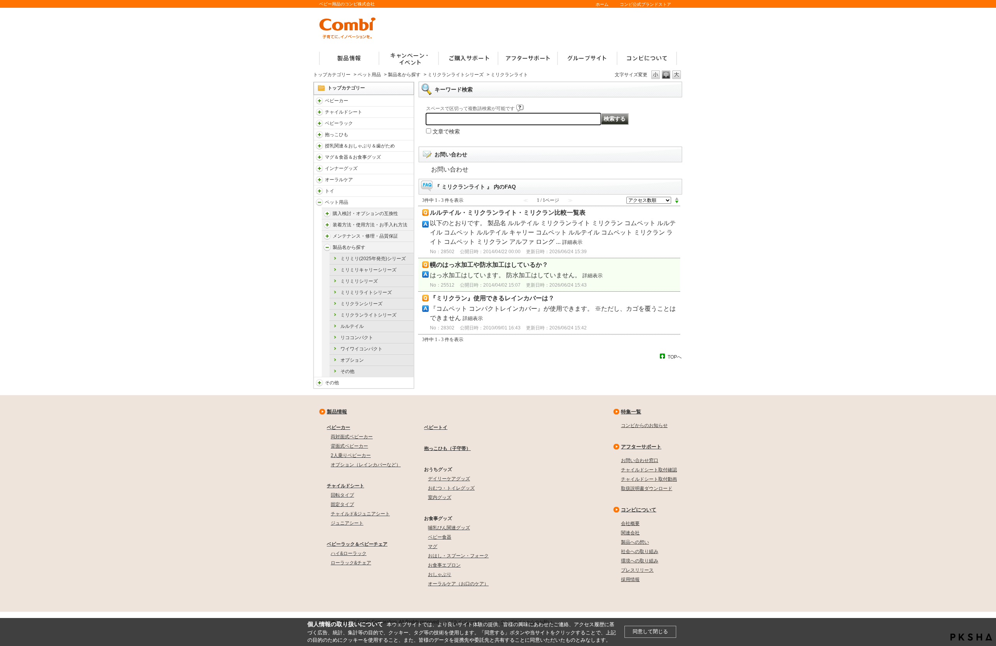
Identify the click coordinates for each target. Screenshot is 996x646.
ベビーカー (336, 100)
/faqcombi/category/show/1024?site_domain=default (319, 202)
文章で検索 (446, 131)
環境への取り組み (639, 561)
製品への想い (635, 542)
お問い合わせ (449, 169)
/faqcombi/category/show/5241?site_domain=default (327, 247)
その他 (347, 371)
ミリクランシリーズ (361, 303)
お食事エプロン (444, 565)
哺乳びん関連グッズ (449, 527)
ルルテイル (352, 326)
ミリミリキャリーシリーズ (368, 270)
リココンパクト (356, 337)
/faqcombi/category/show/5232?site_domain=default (327, 224)
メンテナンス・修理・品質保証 (365, 236)
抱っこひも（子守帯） (447, 448)
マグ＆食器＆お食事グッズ (353, 157)
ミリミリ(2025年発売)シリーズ (373, 258)
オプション (352, 360)
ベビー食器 (439, 537)
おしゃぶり (439, 574)
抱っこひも (336, 134)
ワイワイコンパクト (361, 349)
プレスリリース (637, 570)
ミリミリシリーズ (359, 281)
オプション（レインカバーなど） (366, 464)
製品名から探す (404, 74)
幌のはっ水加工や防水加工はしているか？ (489, 264)
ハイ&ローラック (348, 553)
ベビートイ (435, 427)
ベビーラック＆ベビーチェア (357, 544)
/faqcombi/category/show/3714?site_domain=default (319, 123)
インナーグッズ (341, 168)
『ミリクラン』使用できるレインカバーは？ (492, 298)
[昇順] (677, 198)
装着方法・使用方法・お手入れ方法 (370, 225)
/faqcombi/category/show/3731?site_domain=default (319, 134)
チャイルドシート (343, 112)
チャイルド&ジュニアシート (360, 513)
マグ (432, 546)
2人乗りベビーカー (351, 455)
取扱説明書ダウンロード (646, 488)
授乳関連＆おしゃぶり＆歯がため (360, 146)
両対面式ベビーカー (352, 436)
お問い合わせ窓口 (639, 460)
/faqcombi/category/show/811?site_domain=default (319, 190)
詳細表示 (572, 242)
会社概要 (630, 523)
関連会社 (630, 533)
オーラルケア (339, 179)
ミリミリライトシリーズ (366, 292)
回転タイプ (342, 495)
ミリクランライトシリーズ (456, 74)
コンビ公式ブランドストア (645, 4)
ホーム (602, 4)
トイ (329, 191)
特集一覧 (631, 412)
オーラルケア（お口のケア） (458, 583)
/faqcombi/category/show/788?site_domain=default (319, 112)
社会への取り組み (639, 551)
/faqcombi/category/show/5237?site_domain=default (327, 236)
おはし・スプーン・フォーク (458, 555)
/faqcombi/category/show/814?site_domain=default (319, 145)
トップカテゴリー (332, 74)
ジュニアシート (347, 523)
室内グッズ (439, 497)
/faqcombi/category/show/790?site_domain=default (319, 168)
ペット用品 (369, 74)
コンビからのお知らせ (644, 425)
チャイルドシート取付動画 (649, 479)
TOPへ (675, 356)
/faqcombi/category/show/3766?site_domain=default (319, 179)
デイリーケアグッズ (449, 478)
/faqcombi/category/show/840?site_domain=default (319, 100)
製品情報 (337, 412)
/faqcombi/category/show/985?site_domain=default (319, 382)
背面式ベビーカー (349, 446)
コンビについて (638, 510)
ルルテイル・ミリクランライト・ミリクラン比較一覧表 (508, 212)
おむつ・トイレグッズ (451, 488)
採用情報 (630, 579)
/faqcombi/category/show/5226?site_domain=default (327, 213)
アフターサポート (641, 447)
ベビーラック (339, 123)
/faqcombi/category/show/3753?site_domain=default (319, 157)
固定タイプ (342, 504)
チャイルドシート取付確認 (649, 470)
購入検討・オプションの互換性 (365, 213)
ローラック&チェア (351, 562)
